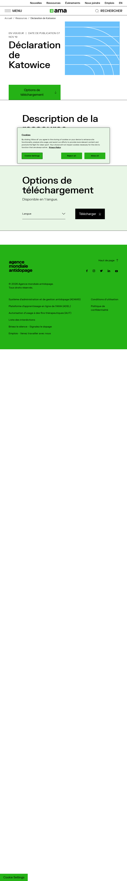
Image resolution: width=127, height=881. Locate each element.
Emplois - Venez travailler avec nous (30, 333)
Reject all (71, 156)
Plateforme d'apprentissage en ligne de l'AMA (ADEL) (40, 306)
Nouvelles (36, 3)
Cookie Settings (13, 877)
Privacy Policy (55, 147)
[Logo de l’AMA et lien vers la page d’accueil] (58, 11)
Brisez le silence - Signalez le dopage (30, 326)
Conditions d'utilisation (104, 299)
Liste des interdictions (22, 319)
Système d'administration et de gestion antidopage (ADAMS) (45, 299)
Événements (72, 3)
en (120, 3)
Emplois (109, 3)
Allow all (95, 156)
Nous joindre (92, 3)
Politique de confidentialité (99, 308)
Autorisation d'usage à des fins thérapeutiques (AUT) (40, 313)
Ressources (53, 3)
